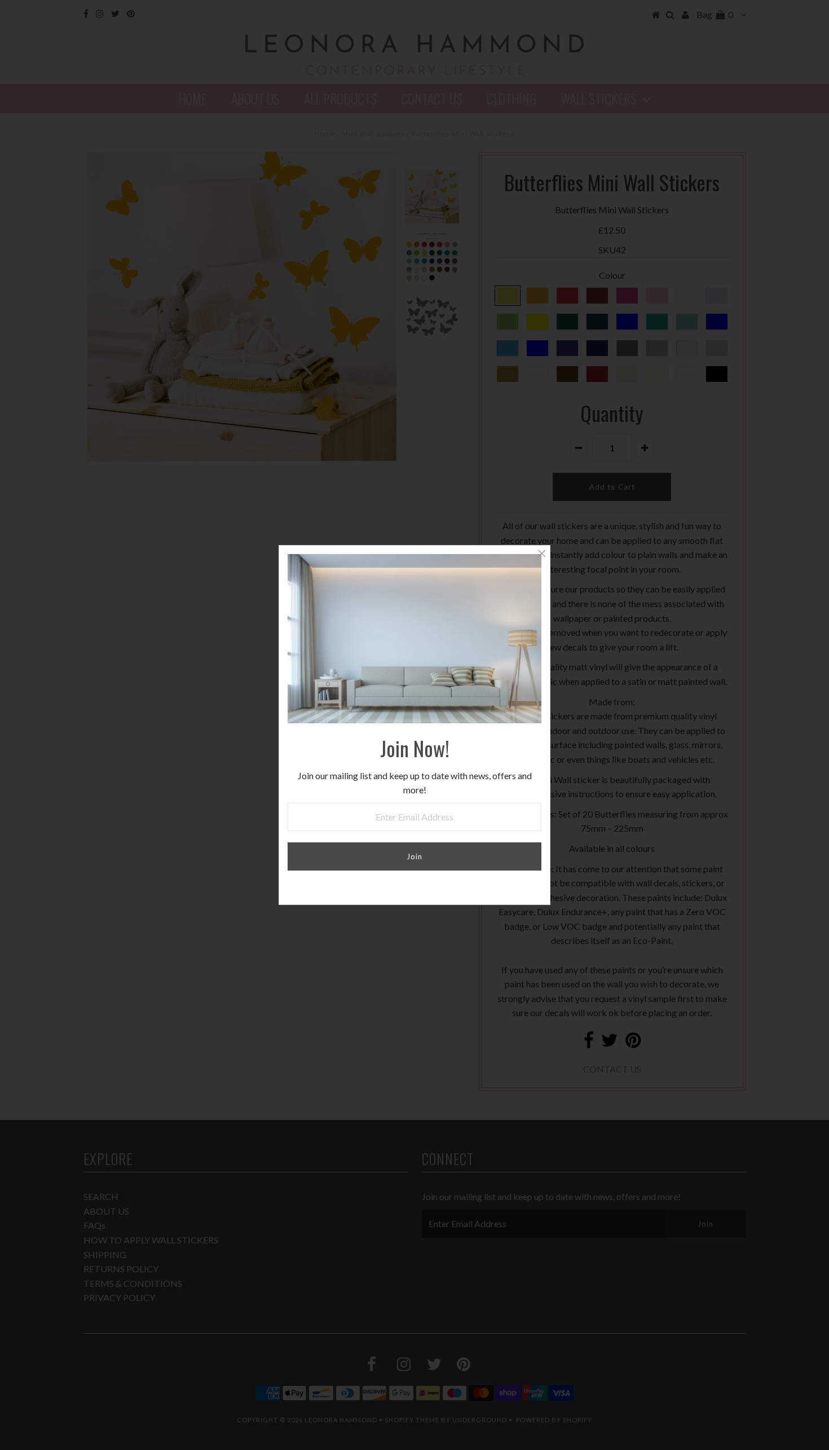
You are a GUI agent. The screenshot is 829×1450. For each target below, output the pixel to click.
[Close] (541, 554)
